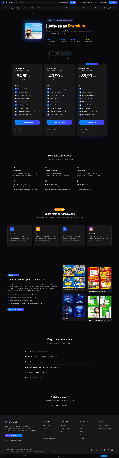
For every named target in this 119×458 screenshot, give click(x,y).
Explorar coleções (14, 309)
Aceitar (104, 456)
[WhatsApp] (97, 450)
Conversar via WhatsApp (60, 405)
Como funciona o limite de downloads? (36, 351)
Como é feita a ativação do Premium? (36, 372)
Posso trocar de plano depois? (34, 378)
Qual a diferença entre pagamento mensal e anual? (40, 362)
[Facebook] (104, 450)
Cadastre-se (103, 3)
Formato (63, 3)
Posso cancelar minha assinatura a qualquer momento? (41, 356)
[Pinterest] (108, 450)
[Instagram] (101, 450)
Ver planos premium (12, 435)
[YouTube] (112, 450)
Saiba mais (111, 456)
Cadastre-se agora (27, 122)
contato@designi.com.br (14, 440)
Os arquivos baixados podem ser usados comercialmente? (42, 367)
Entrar (114, 3)
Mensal (51, 54)
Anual (63, 54)
